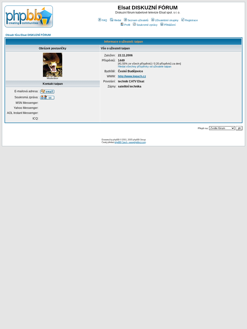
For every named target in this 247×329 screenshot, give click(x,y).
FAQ (104, 20)
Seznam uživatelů (138, 20)
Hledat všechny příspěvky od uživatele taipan (144, 66)
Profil (127, 24)
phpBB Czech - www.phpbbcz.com (130, 142)
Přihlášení (170, 24)
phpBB (116, 139)
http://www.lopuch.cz (132, 76)
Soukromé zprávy (147, 24)
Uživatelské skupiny (166, 20)
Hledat (117, 20)
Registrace (191, 20)
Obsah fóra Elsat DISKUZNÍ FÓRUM (28, 34)
